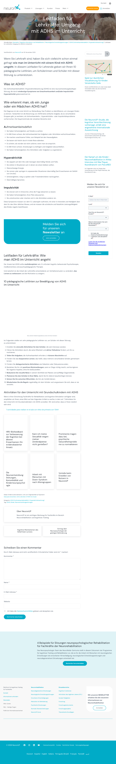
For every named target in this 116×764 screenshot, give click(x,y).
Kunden (50, 8)
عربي (87, 754)
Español (37, 754)
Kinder (12, 502)
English (44, 754)
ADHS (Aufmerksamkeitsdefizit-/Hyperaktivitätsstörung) (27, 500)
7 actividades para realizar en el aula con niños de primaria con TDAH (32, 410)
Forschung (62, 701)
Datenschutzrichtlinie (25, 611)
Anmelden (106, 8)
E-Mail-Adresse (10, 592)
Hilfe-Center (7, 703)
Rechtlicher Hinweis (68, 745)
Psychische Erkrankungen (38, 705)
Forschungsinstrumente (66, 705)
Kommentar (9, 556)
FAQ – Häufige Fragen (9, 707)
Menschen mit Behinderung (39, 701)
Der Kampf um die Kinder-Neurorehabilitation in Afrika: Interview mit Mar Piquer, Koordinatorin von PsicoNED (98, 161)
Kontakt (103, 3)
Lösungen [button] (38, 8)
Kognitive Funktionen (65, 691)
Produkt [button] (27, 8)
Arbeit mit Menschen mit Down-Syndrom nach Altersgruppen (41, 478)
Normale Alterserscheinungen (40, 708)
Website (7, 601)
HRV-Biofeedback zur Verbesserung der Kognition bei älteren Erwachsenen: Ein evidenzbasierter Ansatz (14, 440)
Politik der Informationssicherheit (13, 710)
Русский (81, 754)
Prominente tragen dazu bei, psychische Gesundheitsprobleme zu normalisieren (68, 439)
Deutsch (30, 754)
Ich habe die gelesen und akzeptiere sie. (30, 611)
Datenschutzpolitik (49, 745)
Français (73, 754)
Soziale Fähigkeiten (64, 698)
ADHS (8, 502)
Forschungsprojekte (65, 708)
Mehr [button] (64, 8)
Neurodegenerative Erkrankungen (41, 691)
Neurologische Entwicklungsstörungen (42, 694)
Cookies (58, 745)
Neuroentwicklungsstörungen (24, 502)
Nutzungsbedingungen (82, 745)
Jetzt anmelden (51, 238)
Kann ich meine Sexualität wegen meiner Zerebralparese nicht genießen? (40, 439)
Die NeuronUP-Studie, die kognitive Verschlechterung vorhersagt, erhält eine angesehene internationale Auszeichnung (98, 124)
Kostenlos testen (92, 8)
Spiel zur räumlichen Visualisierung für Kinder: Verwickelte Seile (96, 81)
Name (6, 582)
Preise (57, 8)
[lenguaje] (110, 3)
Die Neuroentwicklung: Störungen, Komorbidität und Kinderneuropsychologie (15, 479)
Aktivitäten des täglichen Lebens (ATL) (70, 694)
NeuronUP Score (36, 712)
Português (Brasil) (62, 754)
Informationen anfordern (10, 696)
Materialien (6, 700)
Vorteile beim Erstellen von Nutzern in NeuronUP (65, 477)
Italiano (51, 754)
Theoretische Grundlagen (66, 712)
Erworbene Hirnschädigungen (40, 698)
